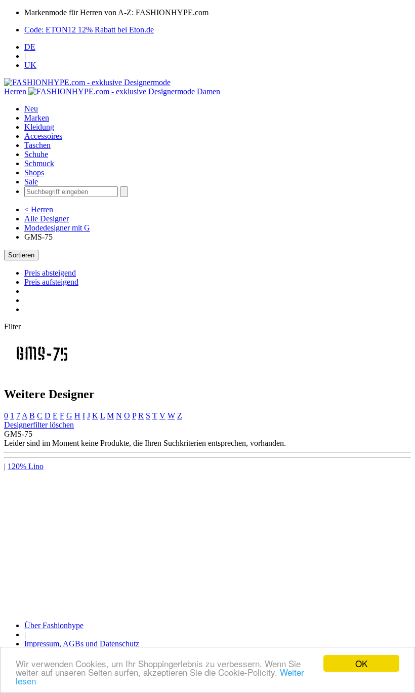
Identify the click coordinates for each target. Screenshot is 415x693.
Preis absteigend (50, 272)
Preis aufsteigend (51, 282)
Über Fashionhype (54, 625)
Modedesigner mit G (57, 227)
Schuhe (36, 154)
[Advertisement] (207, 542)
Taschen (37, 145)
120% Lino (26, 466)
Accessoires (43, 136)
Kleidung (39, 127)
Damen (208, 91)
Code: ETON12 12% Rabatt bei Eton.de (89, 29)
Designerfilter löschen (39, 424)
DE (29, 47)
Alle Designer (46, 218)
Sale (31, 181)
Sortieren (21, 255)
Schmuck (39, 163)
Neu (31, 108)
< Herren (38, 209)
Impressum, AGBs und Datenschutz (81, 643)
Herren (15, 91)
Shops (34, 172)
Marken (36, 117)
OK (361, 663)
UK (30, 65)
